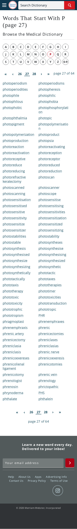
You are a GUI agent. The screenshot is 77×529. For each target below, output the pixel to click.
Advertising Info (57, 476)
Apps (38, 476)
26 (20, 74)
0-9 (65, 62)
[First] (5, 74)
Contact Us (16, 480)
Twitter (32, 490)
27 (27, 74)
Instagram (57, 490)
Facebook (19, 490)
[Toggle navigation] (4, 5)
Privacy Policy (37, 480)
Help (11, 476)
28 (34, 74)
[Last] (48, 74)
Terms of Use (59, 480)
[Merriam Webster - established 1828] (13, 5)
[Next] (41, 74)
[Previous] (13, 74)
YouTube (45, 490)
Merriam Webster (12, 447)
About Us (25, 476)
